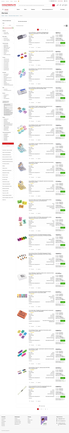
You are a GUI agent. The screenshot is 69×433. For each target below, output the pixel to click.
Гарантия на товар (18, 422)
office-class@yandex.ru (62, 420)
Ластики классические (22, 21)
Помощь (16, 418)
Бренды (29, 421)
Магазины (3, 424)
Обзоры (29, 422)
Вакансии (3, 422)
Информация (17, 416)
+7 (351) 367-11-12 (61, 418)
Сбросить (8, 145)
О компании (3, 418)
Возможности (17, 424)
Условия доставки (18, 421)
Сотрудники (4, 421)
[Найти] (53, 5)
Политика (3, 425)
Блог (28, 418)
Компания (3, 416)
